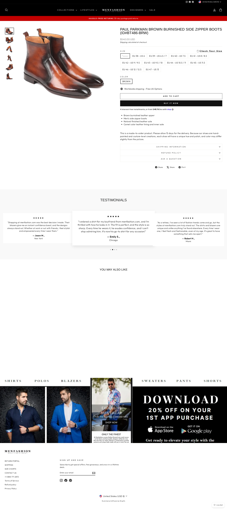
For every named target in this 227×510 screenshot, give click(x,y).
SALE (152, 10)
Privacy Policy (11, 488)
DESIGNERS (137, 10)
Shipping (123, 42)
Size (171, 51)
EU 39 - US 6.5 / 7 (158, 56)
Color (124, 77)
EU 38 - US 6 (138, 56)
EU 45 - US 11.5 (197, 62)
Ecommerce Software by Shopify (113, 501)
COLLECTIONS (66, 10)
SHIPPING (9, 465)
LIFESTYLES (88, 10)
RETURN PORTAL (12, 461)
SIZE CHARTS (10, 469)
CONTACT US (10, 473)
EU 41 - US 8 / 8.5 (198, 56)
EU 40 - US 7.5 (178, 56)
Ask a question (171, 159)
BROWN (126, 81)
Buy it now (171, 103)
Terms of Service (12, 481)
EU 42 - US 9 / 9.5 (131, 62)
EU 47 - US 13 (152, 69)
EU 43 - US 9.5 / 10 (153, 62)
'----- (125, 56)
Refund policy (171, 153)
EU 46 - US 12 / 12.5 (131, 69)
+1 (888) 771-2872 (12, 477)
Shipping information (171, 147)
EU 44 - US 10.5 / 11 (176, 62)
